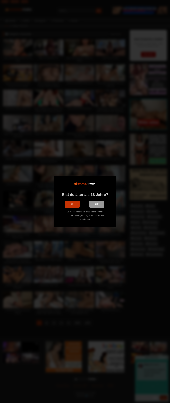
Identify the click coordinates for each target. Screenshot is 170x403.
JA (72, 204)
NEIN (96, 204)
